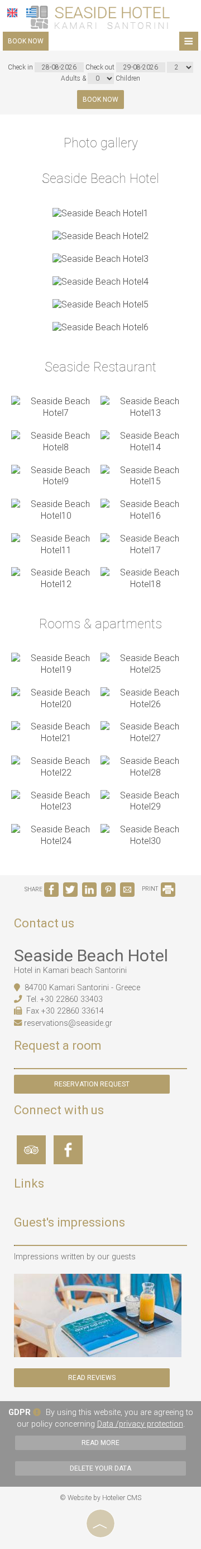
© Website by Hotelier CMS (100, 1498)
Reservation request (92, 1084)
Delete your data (100, 1468)
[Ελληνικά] (31, 13)
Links (29, 1184)
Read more (100, 1443)
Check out (100, 67)
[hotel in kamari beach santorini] (100, 16)
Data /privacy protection (140, 1424)
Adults (70, 78)
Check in (21, 67)
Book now (26, 41)
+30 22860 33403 (71, 999)
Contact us (44, 923)
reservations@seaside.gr (68, 1023)
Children (128, 78)
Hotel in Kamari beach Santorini (70, 970)
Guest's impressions (69, 1222)
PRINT (150, 889)
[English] (12, 13)
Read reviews (92, 1378)
